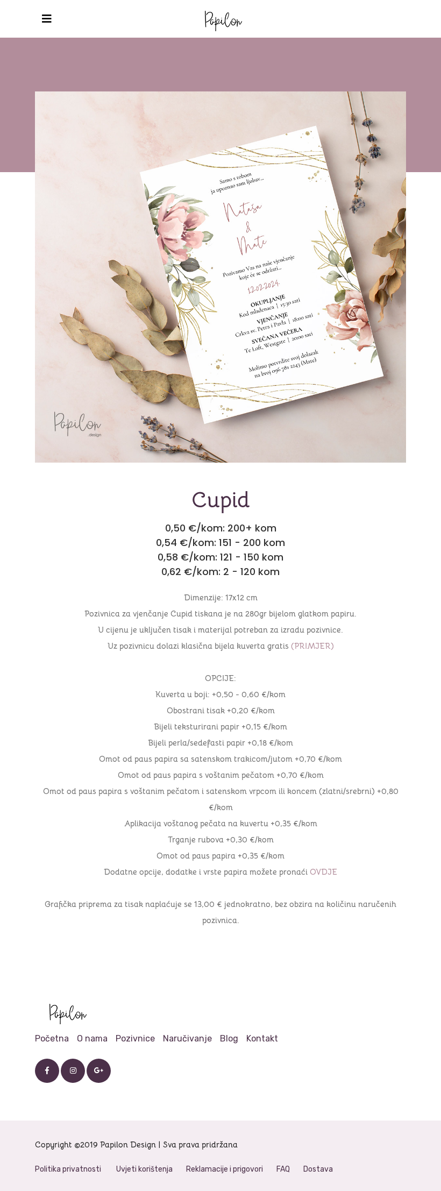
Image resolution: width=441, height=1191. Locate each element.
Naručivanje (187, 1038)
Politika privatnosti (68, 1169)
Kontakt (262, 1038)
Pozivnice (135, 1038)
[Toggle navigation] (47, 19)
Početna (52, 1038)
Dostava (318, 1169)
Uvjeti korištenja (144, 1169)
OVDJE (323, 872)
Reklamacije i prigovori (224, 1169)
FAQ (283, 1169)
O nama (92, 1038)
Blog (229, 1038)
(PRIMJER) (312, 646)
